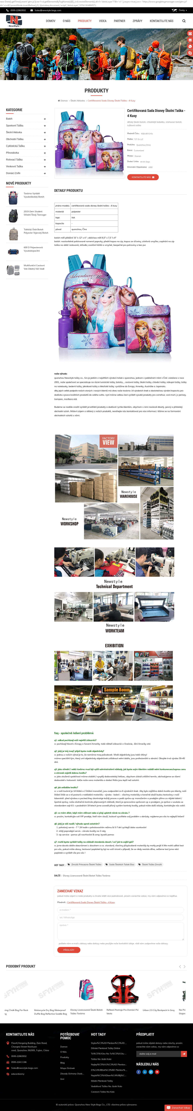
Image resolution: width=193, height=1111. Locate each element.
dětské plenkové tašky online (105, 1048)
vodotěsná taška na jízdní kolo (106, 1086)
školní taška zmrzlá (152, 864)
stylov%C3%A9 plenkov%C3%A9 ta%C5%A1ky (109, 1043)
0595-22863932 (18, 10)
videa (102, 21)
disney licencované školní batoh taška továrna (86, 875)
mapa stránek (67, 1068)
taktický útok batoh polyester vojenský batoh (36, 231)
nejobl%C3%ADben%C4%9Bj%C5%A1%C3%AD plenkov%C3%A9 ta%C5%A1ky (109, 1075)
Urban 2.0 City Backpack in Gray (103, 1010)
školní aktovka (14, 132)
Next (184, 966)
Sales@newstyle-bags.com (48, 10)
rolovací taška (14, 159)
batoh (9, 118)
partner (119, 21)
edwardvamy (17, 1074)
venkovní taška (14, 166)
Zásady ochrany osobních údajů (72, 1073)
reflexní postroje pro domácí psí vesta (66, 1012)
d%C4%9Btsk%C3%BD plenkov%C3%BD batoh (109, 1070)
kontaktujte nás (161, 21)
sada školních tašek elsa (121, 864)
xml (62, 1079)
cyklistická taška (15, 146)
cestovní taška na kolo (102, 1092)
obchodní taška (14, 139)
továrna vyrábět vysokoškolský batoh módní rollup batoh (34, 195)
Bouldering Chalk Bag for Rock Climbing (174, 1012)
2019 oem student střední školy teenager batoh (35, 213)
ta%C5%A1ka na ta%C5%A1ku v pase (109, 1053)
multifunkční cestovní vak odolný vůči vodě (34, 267)
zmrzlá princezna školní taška (86, 864)
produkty (85, 21)
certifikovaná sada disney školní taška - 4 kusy (91, 902)
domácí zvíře (13, 173)
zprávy (137, 21)
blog (62, 1063)
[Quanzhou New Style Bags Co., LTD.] (14, 21)
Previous (180, 966)
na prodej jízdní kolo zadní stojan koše (136, 1012)
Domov (50, 21)
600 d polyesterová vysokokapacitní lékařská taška (33, 249)
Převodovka (12, 152)
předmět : (86, 902)
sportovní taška (14, 125)
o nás (66, 21)
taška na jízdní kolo (101, 1059)
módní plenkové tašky (102, 1081)
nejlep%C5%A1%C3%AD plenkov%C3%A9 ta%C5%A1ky (109, 1064)
